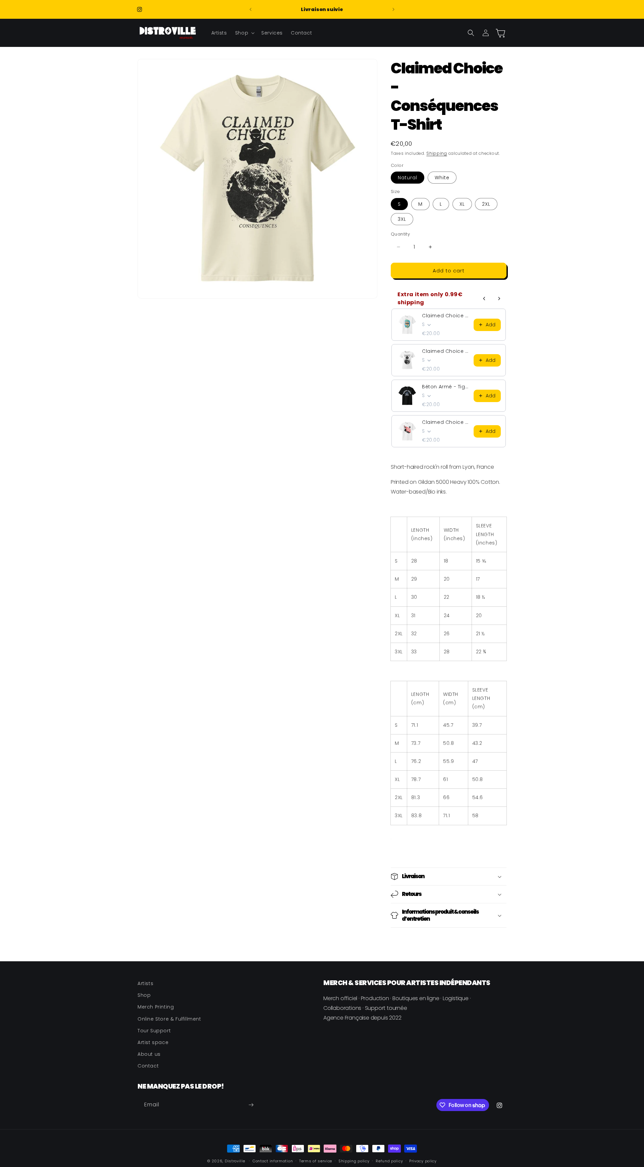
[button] (244, 33)
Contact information (273, 1161)
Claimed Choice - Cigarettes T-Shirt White (446, 422)
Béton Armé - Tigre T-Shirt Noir (446, 386)
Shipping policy (354, 1161)
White (442, 177)
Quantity (400, 234)
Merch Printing (156, 1006)
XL (462, 204)
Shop (144, 995)
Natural (407, 177)
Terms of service (315, 1161)
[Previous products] (484, 298)
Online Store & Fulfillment (169, 1019)
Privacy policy (423, 1161)
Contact (148, 1065)
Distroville (235, 1161)
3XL (402, 219)
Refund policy (389, 1161)
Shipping (436, 153)
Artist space (153, 1042)
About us (149, 1054)
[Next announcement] (393, 9)
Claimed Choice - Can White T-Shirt (446, 315)
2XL (486, 204)
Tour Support (154, 1030)
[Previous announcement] (250, 9)
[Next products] (499, 298)
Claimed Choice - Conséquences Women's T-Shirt (446, 351)
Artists (145, 983)
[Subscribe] (251, 1104)
